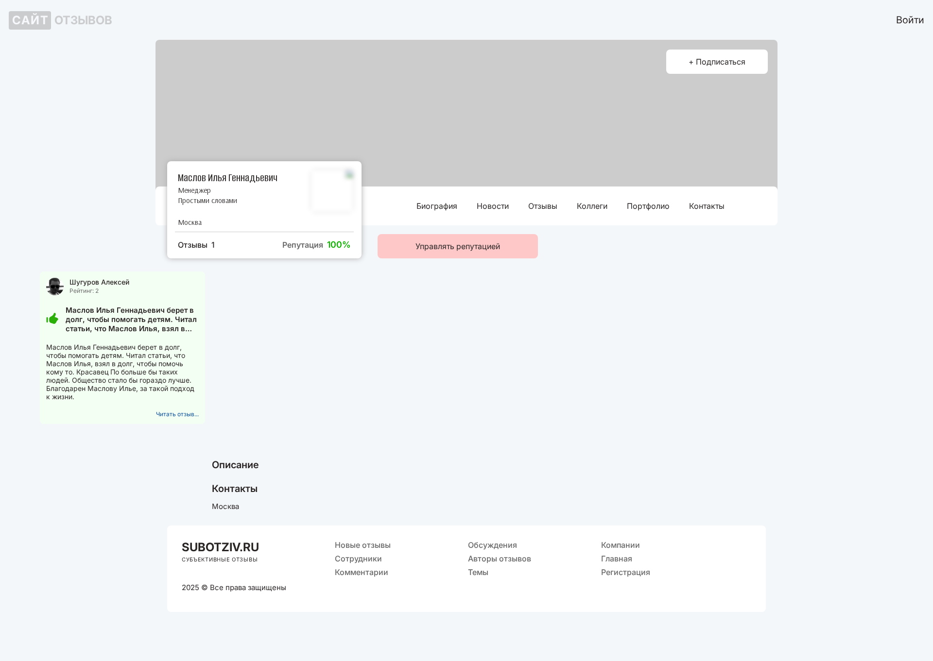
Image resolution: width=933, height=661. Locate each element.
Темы (478, 572)
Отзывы (542, 206)
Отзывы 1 (196, 245)
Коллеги (592, 206)
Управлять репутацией (457, 246)
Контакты (707, 206)
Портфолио (648, 206)
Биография (436, 206)
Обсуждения (492, 545)
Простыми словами (207, 200)
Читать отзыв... (177, 414)
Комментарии (361, 572)
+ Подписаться (717, 62)
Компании (620, 545)
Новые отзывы (363, 545)
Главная (616, 558)
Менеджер (194, 190)
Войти (910, 20)
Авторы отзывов (499, 558)
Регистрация (625, 572)
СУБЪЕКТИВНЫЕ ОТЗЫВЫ (220, 559)
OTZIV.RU (220, 547)
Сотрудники (358, 558)
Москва (190, 222)
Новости (493, 206)
